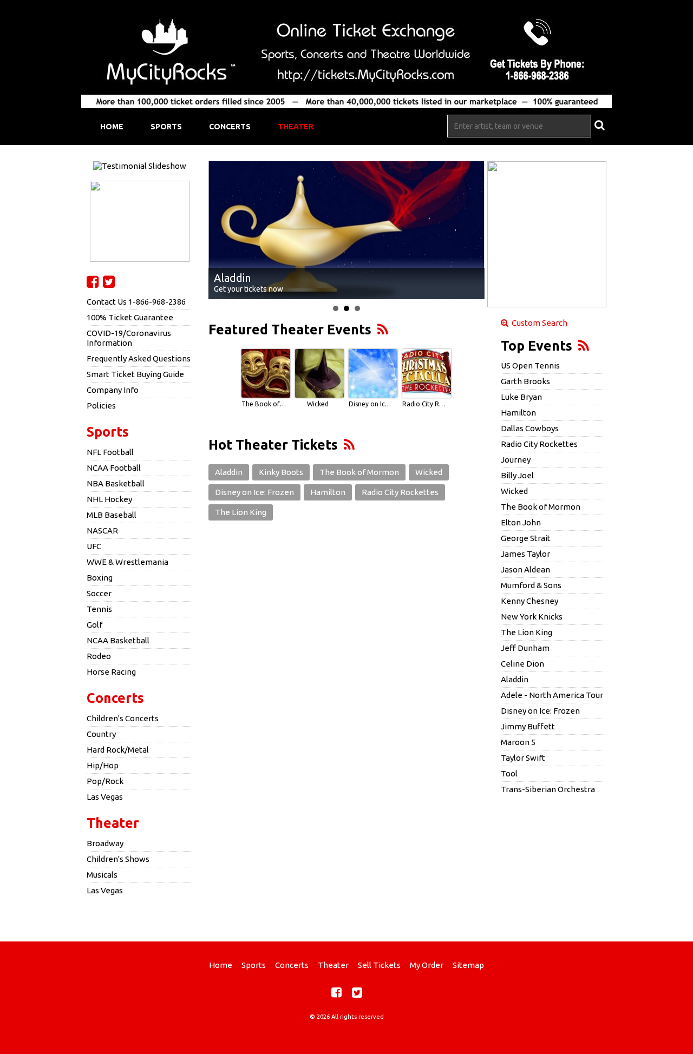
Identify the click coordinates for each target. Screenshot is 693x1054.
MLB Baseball (111, 514)
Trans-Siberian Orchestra (548, 789)
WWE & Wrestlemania (127, 561)
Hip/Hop (103, 765)
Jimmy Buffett (528, 726)
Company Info (113, 389)
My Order (426, 965)
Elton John (521, 522)
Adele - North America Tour (552, 695)
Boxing (100, 577)
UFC (94, 546)
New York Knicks (532, 616)
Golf (94, 624)
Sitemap (468, 965)
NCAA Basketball (118, 640)
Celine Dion (522, 663)
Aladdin (229, 472)
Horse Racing (111, 671)
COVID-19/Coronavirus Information (129, 337)
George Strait (526, 538)
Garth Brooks (525, 381)
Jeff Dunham (525, 648)
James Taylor (525, 553)
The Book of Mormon (264, 403)
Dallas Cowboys (530, 428)
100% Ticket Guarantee (130, 317)
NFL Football (110, 452)
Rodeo (99, 656)
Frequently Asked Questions (139, 358)
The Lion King (240, 512)
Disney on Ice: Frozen (371, 403)
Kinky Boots (281, 472)
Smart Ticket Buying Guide (135, 374)
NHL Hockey (109, 499)
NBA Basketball (116, 483)
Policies (101, 405)
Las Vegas (105, 796)
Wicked (318, 403)
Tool (509, 773)
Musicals (102, 874)
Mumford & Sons (531, 585)
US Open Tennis (530, 365)
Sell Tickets (379, 965)
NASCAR (102, 530)
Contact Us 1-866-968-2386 (136, 301)
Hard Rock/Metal (118, 749)
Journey (516, 459)
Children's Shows (118, 859)
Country (101, 734)
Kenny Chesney (529, 600)
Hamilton (327, 492)
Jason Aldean (525, 569)
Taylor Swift (523, 757)
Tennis (99, 609)
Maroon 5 (518, 742)
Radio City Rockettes (425, 403)
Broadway (105, 843)
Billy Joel (517, 475)
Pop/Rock (105, 781)
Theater (295, 126)
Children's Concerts (123, 718)
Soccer (99, 593)
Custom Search (537, 322)
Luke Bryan (521, 396)
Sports (166, 126)
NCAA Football (114, 467)
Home (111, 126)
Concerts (230, 126)
